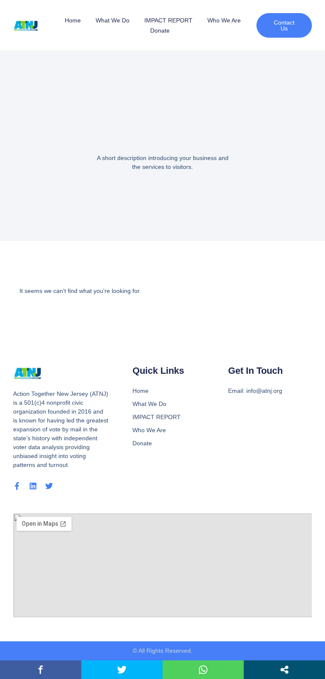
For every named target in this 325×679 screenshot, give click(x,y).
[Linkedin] (33, 486)
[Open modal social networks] (284, 669)
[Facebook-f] (17, 486)
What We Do (112, 20)
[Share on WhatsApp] (203, 669)
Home (73, 20)
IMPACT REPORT (168, 20)
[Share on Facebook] (40, 669)
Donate (160, 30)
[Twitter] (49, 486)
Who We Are (224, 20)
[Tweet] (121, 669)
